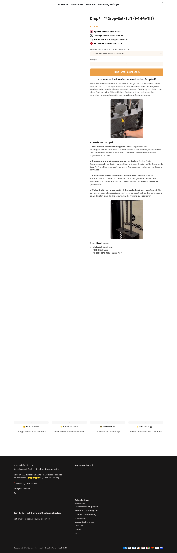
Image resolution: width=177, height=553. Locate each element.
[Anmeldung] (158, 4)
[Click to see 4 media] (56, 400)
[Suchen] (160, 4)
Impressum (80, 518)
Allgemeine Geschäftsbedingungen (86, 505)
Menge (93, 59)
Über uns (79, 525)
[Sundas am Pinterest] (15, 493)
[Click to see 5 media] (68, 400)
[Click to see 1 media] (19, 400)
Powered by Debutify (60, 548)
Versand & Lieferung (84, 522)
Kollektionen (77, 4)
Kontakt (78, 529)
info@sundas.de (22, 488)
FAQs (77, 533)
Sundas (31, 548)
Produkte (90, 4)
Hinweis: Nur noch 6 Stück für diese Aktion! (110, 49)
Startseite (63, 4)
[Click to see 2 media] (31, 400)
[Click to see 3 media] (44, 400)
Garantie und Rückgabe (86, 510)
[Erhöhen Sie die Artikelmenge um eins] (161, 64)
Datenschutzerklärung (85, 514)
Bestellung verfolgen (108, 4)
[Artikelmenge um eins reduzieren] (92, 64)
